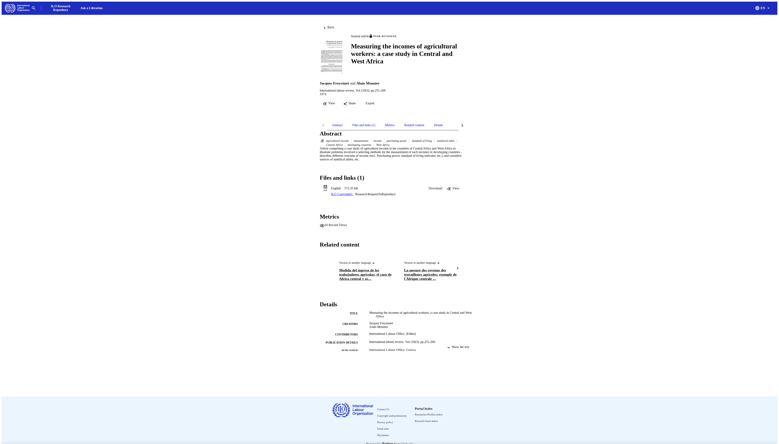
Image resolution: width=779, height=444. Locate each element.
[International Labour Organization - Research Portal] (17, 8)
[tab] (337, 125)
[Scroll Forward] (458, 269)
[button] (435, 188)
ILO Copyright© (342, 194)
